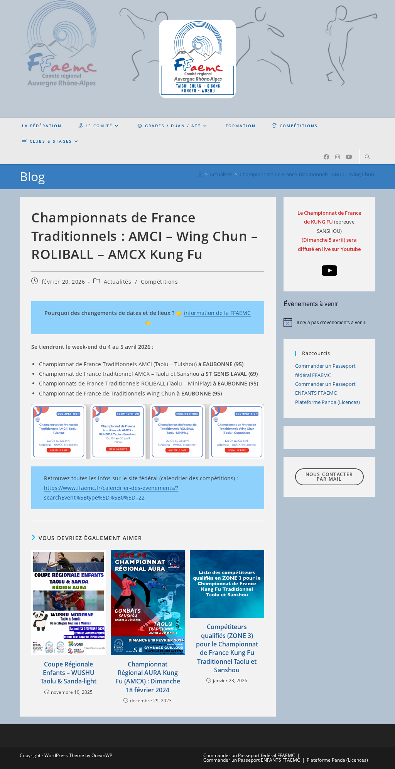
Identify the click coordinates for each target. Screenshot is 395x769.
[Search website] (367, 157)
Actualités (118, 281)
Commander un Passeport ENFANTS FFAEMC (251, 760)
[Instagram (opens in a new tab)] (337, 157)
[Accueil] (200, 174)
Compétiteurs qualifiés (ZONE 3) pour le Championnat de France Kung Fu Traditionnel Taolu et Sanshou (227, 648)
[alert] (329, 322)
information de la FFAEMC (217, 312)
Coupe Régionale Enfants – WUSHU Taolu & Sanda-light (68, 673)
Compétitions (159, 281)
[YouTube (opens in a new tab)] (349, 157)
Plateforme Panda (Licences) (327, 402)
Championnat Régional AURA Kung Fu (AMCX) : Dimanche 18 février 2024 (147, 677)
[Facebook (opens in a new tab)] (326, 157)
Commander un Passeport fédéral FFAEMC (249, 755)
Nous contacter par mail (329, 476)
